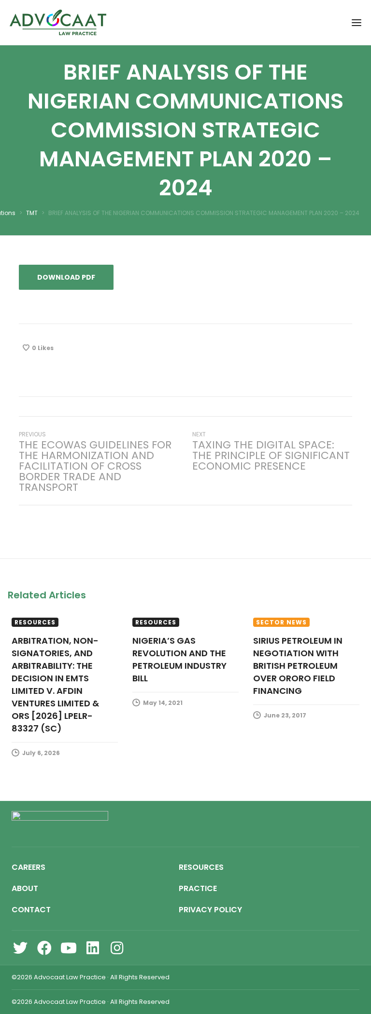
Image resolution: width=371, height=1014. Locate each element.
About (25, 888)
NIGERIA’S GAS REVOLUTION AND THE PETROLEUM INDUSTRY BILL (179, 659)
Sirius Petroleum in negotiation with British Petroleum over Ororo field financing (297, 666)
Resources (35, 622)
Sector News (281, 622)
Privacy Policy (210, 909)
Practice (198, 888)
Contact (31, 909)
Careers (28, 867)
